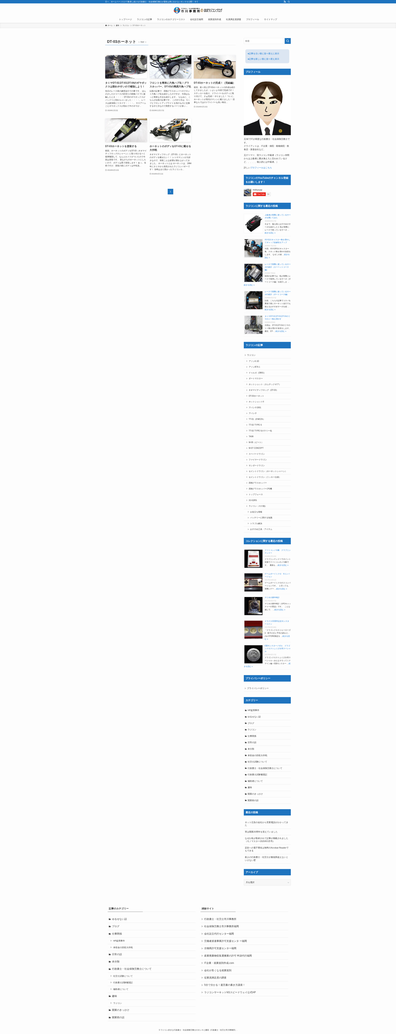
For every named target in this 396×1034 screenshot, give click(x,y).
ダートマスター (256, 378)
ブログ (251, 723)
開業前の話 (253, 800)
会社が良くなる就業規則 (217, 970)
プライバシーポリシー (258, 688)
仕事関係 (252, 736)
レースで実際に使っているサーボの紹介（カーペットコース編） (278, 267)
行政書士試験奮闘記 (257, 774)
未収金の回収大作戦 (257, 755)
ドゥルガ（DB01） (257, 373)
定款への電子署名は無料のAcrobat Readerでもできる (266, 849)
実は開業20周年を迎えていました (261, 832)
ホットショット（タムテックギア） (265, 384)
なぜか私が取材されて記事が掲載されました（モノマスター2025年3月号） (266, 840)
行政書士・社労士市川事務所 (220, 919)
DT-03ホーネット (256, 396)
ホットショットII (256, 402)
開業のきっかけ (255, 794)
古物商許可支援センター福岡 (220, 948)
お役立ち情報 (256, 512)
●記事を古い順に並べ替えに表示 (263, 53)
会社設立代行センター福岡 (219, 933)
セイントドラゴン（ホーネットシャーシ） (268, 471)
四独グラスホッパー (258, 483)
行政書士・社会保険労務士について (265, 768)
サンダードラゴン (257, 466)
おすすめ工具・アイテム (261, 529)
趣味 (250, 787)
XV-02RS (253, 500)
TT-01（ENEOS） (257, 419)
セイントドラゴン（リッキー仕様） (265, 477)
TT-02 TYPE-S (255, 425)
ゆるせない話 (254, 716)
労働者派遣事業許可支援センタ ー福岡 (225, 941)
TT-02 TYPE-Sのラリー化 (260, 431)
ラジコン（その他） (258, 506)
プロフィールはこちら (261, 167)
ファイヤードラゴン (258, 460)
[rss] (285, 1)
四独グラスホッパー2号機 (260, 489)
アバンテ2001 (255, 408)
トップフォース (256, 494)
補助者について (255, 781)
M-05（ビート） (256, 442)
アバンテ (253, 413)
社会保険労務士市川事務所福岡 (221, 926)
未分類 (251, 749)
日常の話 (252, 742)
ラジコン (251, 355)
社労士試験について (257, 761)
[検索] (289, 1)
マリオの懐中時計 (272, 597)
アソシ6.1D (254, 361)
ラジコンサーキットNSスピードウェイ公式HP (230, 992)
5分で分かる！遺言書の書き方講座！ (224, 985)
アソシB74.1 (254, 367)
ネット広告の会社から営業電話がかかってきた (266, 824)
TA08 (251, 436)
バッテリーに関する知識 (261, 518)
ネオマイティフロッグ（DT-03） (263, 390)
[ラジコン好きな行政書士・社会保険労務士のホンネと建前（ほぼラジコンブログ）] (198, 10)
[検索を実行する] (288, 41)
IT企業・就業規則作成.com (219, 963)
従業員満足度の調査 (215, 977)
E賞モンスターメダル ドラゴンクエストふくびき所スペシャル (278, 648)
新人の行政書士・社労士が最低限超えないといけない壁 (266, 858)
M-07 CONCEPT (256, 448)
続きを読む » (270, 233)
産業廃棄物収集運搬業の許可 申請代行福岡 (228, 955)
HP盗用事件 (253, 710)
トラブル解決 (256, 523)
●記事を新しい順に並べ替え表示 (263, 59)
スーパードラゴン (257, 454)
